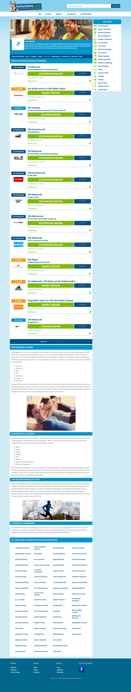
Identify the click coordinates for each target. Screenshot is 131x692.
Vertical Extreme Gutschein (77, 611)
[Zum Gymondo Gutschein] (18, 73)
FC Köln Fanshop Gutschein (42, 565)
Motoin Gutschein (58, 594)
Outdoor (40, 56)
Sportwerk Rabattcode (78, 588)
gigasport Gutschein (40, 600)
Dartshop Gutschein (21, 646)
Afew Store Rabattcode (21, 565)
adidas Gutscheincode (21, 559)
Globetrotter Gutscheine (36, 270)
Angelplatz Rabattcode (21, 588)
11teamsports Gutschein (22, 548)
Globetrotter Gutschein (41, 605)
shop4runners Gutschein (60, 646)
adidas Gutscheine (35, 289)
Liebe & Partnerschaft (104, 59)
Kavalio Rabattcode (58, 559)
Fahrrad (27, 56)
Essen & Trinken (103, 43)
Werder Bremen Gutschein (79, 623)
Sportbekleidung (55, 56)
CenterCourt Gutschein (21, 634)
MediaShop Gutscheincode (60, 588)
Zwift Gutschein (76, 634)
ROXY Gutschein (57, 640)
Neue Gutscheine (15, 672)
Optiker (100, 69)
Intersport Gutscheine (35, 227)
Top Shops (48, 14)
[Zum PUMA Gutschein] (18, 136)
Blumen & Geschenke (104, 33)
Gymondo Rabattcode (40, 617)
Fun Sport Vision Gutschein (39, 594)
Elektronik (36, 672)
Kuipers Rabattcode (58, 565)
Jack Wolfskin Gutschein (41, 651)
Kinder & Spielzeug (103, 56)
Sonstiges (101, 79)
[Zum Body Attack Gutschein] (18, 179)
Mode (35, 667)
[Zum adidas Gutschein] (18, 287)
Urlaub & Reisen (103, 90)
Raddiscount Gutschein (59, 628)
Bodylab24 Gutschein (21, 617)
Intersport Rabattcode (40, 646)
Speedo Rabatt (57, 651)
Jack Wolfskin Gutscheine (36, 162)
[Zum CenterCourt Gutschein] (18, 95)
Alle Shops (13, 667)
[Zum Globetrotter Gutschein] (18, 266)
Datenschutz (60, 672)
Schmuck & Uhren (103, 73)
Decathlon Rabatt (20, 651)
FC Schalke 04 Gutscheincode (38, 571)
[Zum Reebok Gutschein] (18, 201)
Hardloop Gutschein (40, 628)
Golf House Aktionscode (41, 611)
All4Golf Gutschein (20, 577)
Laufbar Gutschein (58, 571)
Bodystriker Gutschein (21, 623)
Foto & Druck (102, 46)
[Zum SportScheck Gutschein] (18, 307)
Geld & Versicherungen (104, 49)
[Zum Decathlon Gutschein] (18, 244)
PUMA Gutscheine (34, 140)
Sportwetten (74, 56)
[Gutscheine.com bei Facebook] (81, 667)
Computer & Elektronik (105, 39)
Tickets (80, 56)
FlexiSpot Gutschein (40, 582)
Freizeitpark (34, 56)
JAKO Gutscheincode (58, 548)
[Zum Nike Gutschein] (18, 326)
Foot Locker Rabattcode (41, 588)
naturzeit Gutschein (59, 600)
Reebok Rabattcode (58, 634)
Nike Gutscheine (34, 330)
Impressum (60, 670)
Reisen (35, 670)
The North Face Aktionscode (76, 600)
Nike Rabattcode (57, 605)
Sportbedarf (47, 56)
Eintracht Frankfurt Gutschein (40, 548)
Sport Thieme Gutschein (79, 559)
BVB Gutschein (19, 628)
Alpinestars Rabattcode (22, 582)
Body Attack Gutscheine (36, 184)
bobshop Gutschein (20, 605)
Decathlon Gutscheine (35, 249)
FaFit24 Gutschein (39, 559)
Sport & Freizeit (102, 83)
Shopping (101, 76)
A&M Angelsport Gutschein (23, 554)
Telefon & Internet (103, 86)
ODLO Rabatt (56, 611)
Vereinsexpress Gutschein (79, 605)
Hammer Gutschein (39, 623)
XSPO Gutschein (76, 628)
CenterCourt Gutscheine (36, 97)
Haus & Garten (102, 53)
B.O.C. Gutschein (19, 600)
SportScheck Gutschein (78, 571)
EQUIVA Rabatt (38, 554)
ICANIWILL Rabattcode (40, 640)
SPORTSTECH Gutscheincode (79, 582)
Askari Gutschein (20, 594)
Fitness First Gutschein (40, 577)
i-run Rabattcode (39, 634)
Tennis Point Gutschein (78, 594)
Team (58, 667)
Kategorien (59, 14)
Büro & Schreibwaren (104, 36)
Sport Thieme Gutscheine (36, 118)
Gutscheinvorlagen (86, 14)
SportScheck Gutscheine (36, 309)
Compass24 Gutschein (21, 640)
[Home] (40, 14)
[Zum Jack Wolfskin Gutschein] (18, 157)
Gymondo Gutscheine (35, 78)
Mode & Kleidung (103, 66)
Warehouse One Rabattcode (76, 617)
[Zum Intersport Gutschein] (18, 222)
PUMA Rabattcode (58, 623)
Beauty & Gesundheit (104, 29)
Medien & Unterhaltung (105, 63)
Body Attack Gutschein (21, 611)
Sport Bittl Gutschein (78, 548)
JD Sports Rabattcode (59, 554)
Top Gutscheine (71, 14)
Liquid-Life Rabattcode (59, 577)
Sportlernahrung (65, 56)
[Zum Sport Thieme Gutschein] (18, 114)
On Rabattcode (57, 617)
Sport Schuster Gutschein (79, 554)
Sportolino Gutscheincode (79, 565)
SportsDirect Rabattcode (79, 577)
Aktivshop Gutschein (21, 571)
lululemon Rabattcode (59, 582)
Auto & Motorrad (103, 26)
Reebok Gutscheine (35, 205)
